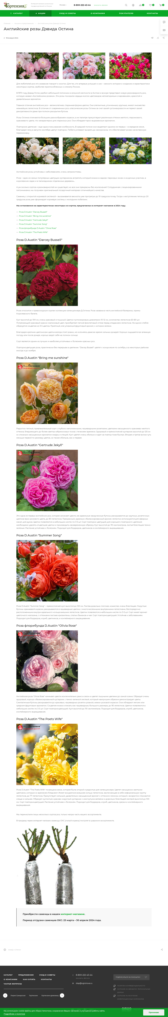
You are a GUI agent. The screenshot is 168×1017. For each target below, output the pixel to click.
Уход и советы (47, 975)
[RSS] (158, 38)
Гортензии (33, 995)
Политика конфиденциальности (131, 986)
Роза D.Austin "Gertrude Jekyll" (33, 220)
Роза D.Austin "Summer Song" (33, 224)
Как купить (29, 979)
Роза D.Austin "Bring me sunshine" (35, 216)
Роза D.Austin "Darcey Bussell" (33, 212)
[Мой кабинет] (133, 5)
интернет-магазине (73, 914)
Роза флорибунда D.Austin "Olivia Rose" (38, 228)
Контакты (46, 979)
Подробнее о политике (14, 1014)
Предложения (26, 975)
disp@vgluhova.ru (84, 983)
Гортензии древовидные (51, 995)
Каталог (8, 975)
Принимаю (154, 1012)
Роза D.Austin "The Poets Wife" (33, 232)
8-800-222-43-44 (82, 5)
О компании (10, 979)
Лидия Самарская (17, 995)
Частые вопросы (13, 984)
